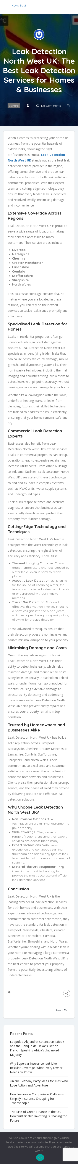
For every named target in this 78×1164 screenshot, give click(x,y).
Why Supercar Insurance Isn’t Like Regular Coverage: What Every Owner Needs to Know (36, 1067)
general (14, 105)
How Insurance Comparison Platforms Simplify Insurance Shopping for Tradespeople (37, 1098)
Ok (40, 1157)
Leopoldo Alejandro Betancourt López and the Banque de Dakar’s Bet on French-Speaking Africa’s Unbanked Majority (37, 1048)
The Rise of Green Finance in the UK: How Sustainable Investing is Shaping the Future (38, 1116)
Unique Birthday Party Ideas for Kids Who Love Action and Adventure (39, 1083)
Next (60, 1010)
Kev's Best (18, 5)
